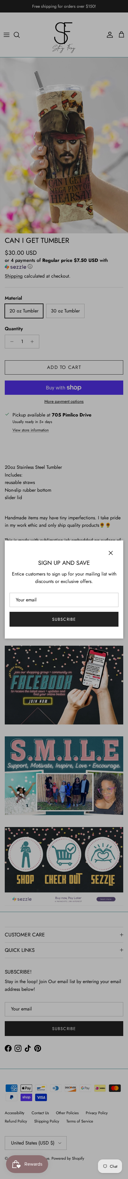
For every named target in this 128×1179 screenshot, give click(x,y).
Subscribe (64, 619)
